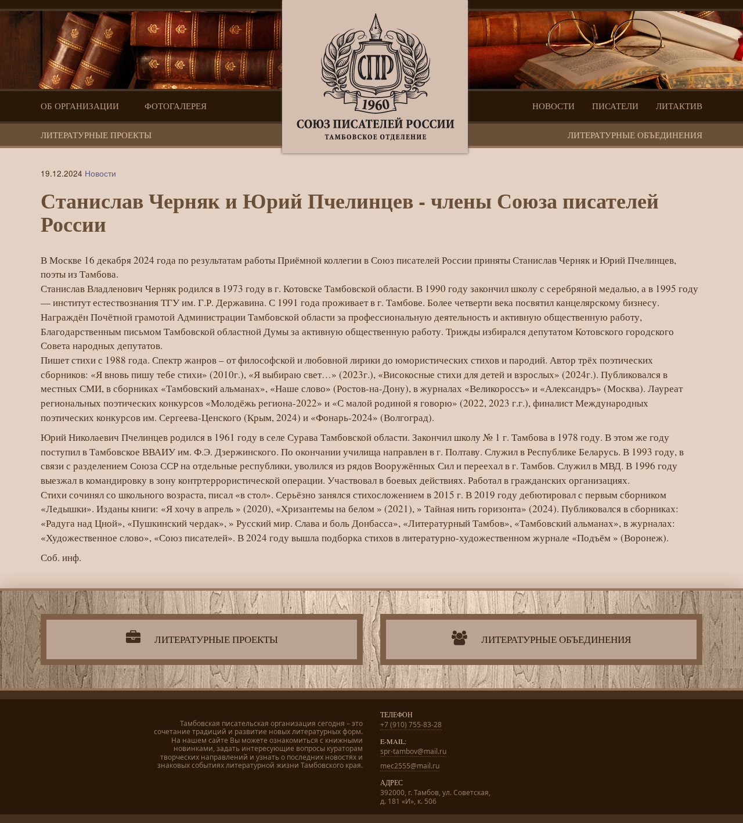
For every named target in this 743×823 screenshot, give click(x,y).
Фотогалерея (176, 106)
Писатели (615, 106)
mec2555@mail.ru (409, 766)
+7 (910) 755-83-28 (411, 724)
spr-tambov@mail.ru (413, 751)
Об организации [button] (81, 106)
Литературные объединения (635, 135)
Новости (553, 106)
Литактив (679, 106)
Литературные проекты (96, 135)
